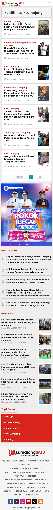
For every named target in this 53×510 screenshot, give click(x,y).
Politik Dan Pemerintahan (18, 472)
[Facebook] (10, 501)
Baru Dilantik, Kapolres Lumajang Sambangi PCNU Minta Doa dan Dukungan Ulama (28, 304)
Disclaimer (18, 461)
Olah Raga (14, 468)
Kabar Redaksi (31, 495)
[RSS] (40, 501)
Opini (46, 491)
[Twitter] (16, 501)
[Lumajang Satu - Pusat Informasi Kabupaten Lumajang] (12, 3)
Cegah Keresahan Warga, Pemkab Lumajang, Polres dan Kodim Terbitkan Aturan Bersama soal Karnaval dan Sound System (28, 259)
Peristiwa (19, 476)
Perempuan (6, 491)
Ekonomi (32, 476)
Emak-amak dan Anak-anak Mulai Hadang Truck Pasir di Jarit (19, 138)
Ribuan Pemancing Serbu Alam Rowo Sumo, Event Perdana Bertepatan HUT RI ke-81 (27, 281)
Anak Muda (35, 491)
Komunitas (21, 491)
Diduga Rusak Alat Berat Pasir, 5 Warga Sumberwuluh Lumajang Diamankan (19, 27)
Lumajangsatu (10, 428)
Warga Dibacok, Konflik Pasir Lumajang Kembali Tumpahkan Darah (19, 159)
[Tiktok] (34, 501)
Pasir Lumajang (12, 66)
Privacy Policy (26, 464)
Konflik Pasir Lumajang (15, 87)
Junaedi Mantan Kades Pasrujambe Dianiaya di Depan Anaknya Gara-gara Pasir (19, 115)
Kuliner (41, 487)
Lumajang (8, 439)
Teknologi (40, 479)
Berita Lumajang (11, 433)
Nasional (41, 483)
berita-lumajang (11, 422)
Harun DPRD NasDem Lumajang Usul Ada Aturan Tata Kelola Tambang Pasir (19, 51)
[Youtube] (28, 501)
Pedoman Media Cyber (38, 461)
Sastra (17, 495)
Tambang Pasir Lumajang (17, 132)
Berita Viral (9, 416)
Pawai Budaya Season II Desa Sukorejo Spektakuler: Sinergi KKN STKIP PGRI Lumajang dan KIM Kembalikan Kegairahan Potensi (27, 293)
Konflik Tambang (12, 21)
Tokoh (29, 483)
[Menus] (50, 3)
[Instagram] (22, 501)
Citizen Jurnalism (14, 483)
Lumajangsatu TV (15, 487)
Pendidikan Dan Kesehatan (18, 479)
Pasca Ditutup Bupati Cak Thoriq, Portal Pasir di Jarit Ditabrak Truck (18, 72)
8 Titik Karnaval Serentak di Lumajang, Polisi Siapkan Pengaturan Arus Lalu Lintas (28, 270)
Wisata (30, 487)
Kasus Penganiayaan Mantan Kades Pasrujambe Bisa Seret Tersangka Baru (19, 93)
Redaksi (6, 461)
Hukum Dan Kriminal (32, 468)
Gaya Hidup (40, 472)
